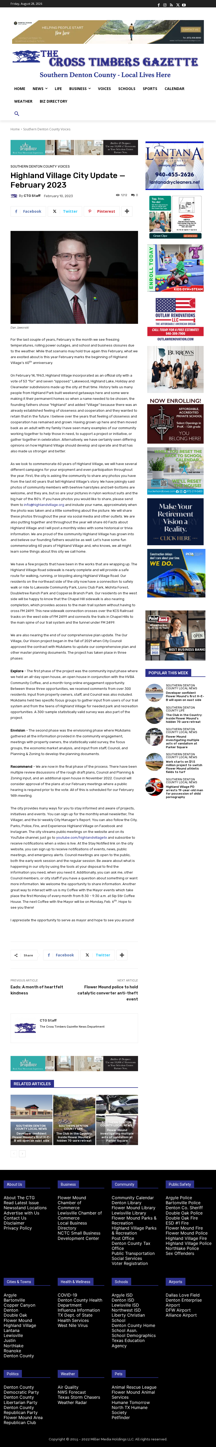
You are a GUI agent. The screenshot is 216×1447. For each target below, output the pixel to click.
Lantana (11, 1330)
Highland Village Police (189, 1243)
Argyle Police (179, 1197)
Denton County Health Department (80, 1302)
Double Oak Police (184, 1213)
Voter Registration (130, 1263)
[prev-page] (14, 1153)
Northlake (13, 1345)
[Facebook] (158, 4)
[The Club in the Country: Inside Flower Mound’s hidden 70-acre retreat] (74, 1120)
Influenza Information (79, 1310)
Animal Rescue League (134, 1387)
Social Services (127, 1258)
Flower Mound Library (133, 1207)
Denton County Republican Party (21, 1410)
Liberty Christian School (128, 1317)
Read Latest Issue (21, 1202)
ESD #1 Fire (177, 1223)
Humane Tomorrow (131, 1402)
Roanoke (12, 1350)
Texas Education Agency (128, 1343)
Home (15, 129)
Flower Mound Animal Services (133, 1394)
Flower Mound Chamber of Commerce (72, 1202)
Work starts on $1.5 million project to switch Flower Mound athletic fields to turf (184, 767)
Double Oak (15, 1315)
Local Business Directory (72, 1225)
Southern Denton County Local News (31, 1127)
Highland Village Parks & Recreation (134, 1230)
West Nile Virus (73, 1325)
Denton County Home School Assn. (133, 1328)
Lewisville (13, 1335)
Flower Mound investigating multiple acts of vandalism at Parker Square (117, 1135)
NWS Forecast (72, 1392)
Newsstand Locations (25, 1207)
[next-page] (22, 1153)
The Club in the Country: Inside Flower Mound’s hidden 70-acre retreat (74, 1137)
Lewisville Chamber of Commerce (80, 1215)
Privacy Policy (18, 1228)
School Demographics (134, 1335)
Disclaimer (14, 1223)
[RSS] (171, 4)
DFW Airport (178, 1310)
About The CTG (19, 1197)
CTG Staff (32, 195)
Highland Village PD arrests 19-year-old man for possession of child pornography (184, 792)
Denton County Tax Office (131, 1246)
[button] (17, 114)
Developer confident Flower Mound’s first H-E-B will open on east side (31, 1137)
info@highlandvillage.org (44, 505)
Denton (11, 1310)
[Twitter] (177, 4)
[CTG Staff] (15, 195)
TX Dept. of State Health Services (75, 1317)
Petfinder (121, 1417)
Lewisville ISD (125, 1305)
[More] (126, 211)
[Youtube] (184, 4)
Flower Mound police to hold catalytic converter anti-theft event (107, 993)
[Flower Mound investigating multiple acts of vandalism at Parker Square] (154, 737)
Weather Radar (72, 1402)
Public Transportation (133, 1253)
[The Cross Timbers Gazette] (108, 63)
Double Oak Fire (182, 1218)
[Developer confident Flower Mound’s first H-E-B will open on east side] (31, 1120)
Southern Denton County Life (73, 1127)
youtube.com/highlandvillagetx (81, 837)
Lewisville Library (129, 1213)
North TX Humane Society (130, 1410)
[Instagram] (165, 4)
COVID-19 (67, 1295)
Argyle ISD (122, 1295)
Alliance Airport (181, 1315)
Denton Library (126, 1202)
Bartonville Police (183, 1202)
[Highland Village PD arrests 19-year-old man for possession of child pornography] (154, 787)
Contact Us (15, 1218)
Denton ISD (123, 1300)
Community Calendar (133, 1197)
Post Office (123, 1238)
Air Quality (68, 1387)
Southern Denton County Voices (46, 129)
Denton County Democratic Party (21, 1389)
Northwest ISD (126, 1310)
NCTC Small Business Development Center (79, 1235)
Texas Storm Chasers (79, 1397)
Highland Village (20, 1325)
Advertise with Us (21, 1213)
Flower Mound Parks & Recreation (134, 1220)
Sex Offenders (180, 1253)
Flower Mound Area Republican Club (23, 1420)
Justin (10, 1340)
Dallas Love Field (183, 1295)
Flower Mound (18, 1320)
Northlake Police (182, 1248)
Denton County (19, 1355)
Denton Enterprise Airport (184, 1302)
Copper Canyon (19, 1305)
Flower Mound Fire (184, 1228)
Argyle (10, 1295)
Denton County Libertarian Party (20, 1399)
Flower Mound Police (187, 1233)
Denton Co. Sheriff (184, 1207)
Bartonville (14, 1300)
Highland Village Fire (186, 1238)
